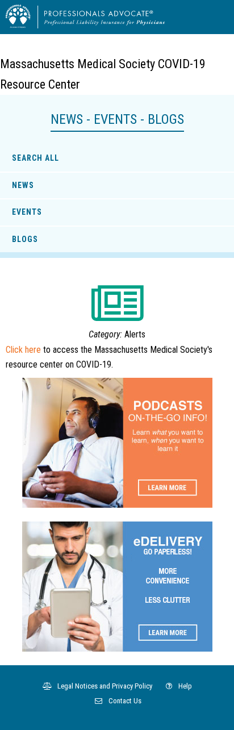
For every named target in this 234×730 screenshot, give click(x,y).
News (23, 185)
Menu (214, 16)
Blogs (25, 239)
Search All (35, 157)
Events (27, 211)
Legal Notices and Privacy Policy (104, 686)
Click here (23, 349)
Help (184, 686)
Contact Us (124, 700)
